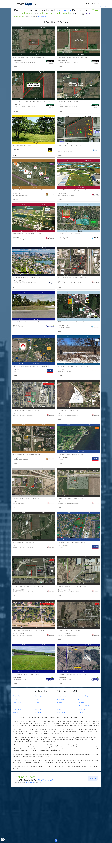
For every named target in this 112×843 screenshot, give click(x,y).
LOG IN (88, 3)
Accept (107, 7)
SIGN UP (97, 3)
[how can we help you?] (3, 839)
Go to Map (92, 778)
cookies (100, 7)
